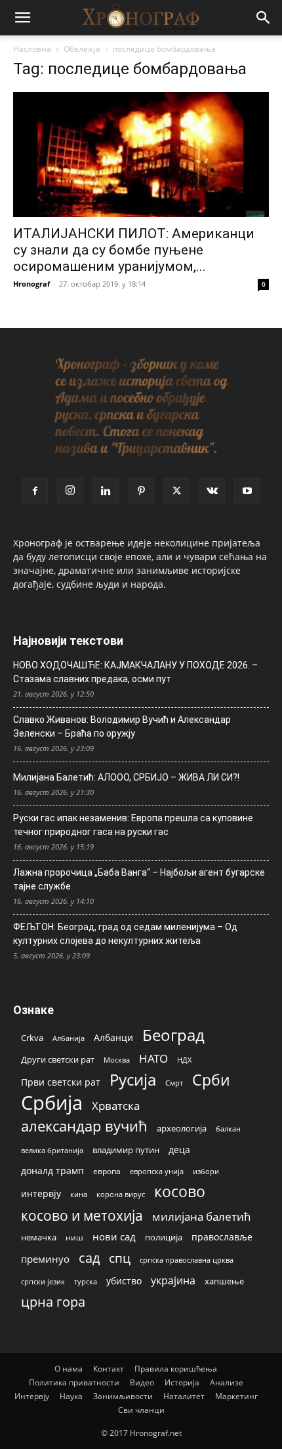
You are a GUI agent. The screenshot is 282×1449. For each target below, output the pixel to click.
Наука (71, 1396)
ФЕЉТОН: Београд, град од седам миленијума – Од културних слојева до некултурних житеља (125, 934)
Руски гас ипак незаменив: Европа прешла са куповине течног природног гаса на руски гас (133, 825)
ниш (74, 1237)
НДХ (184, 1060)
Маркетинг (236, 1396)
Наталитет (184, 1396)
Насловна (32, 48)
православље (221, 1237)
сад (89, 1258)
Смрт (174, 1083)
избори (206, 1171)
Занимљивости (123, 1396)
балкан (228, 1128)
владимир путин (125, 1150)
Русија (133, 1080)
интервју (41, 1193)
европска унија (157, 1171)
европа (107, 1171)
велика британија (52, 1150)
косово (179, 1191)
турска (85, 1281)
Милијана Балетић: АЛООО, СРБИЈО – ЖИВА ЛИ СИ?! (126, 777)
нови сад (114, 1236)
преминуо (45, 1258)
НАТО (153, 1058)
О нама (68, 1368)
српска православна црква (186, 1260)
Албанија (68, 1038)
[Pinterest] (141, 491)
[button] (22, 17)
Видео (142, 1382)
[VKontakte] (212, 491)
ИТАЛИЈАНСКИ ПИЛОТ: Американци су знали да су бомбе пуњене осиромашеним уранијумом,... (133, 250)
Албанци (113, 1037)
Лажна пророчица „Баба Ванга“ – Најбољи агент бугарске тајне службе (139, 879)
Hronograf (31, 284)
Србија (52, 1103)
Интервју (31, 1396)
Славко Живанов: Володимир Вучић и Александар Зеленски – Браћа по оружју (122, 726)
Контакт (108, 1368)
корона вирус (120, 1194)
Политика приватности (74, 1382)
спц (120, 1258)
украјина (173, 1281)
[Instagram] (70, 491)
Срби (211, 1080)
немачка (38, 1237)
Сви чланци (141, 1410)
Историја (182, 1382)
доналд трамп (52, 1171)
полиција (163, 1237)
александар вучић (84, 1126)
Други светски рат (57, 1059)
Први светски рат (60, 1082)
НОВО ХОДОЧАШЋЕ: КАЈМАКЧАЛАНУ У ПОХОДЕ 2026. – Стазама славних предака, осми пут (135, 672)
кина (78, 1194)
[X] (176, 491)
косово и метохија (82, 1215)
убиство (124, 1281)
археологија (182, 1128)
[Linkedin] (105, 491)
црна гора (53, 1302)
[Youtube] (247, 491)
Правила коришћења (175, 1368)
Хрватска (116, 1105)
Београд (173, 1035)
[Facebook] (35, 491)
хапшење (224, 1281)
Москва (117, 1060)
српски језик (43, 1281)
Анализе (226, 1382)
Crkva (32, 1038)
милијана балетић (201, 1216)
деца (179, 1149)
